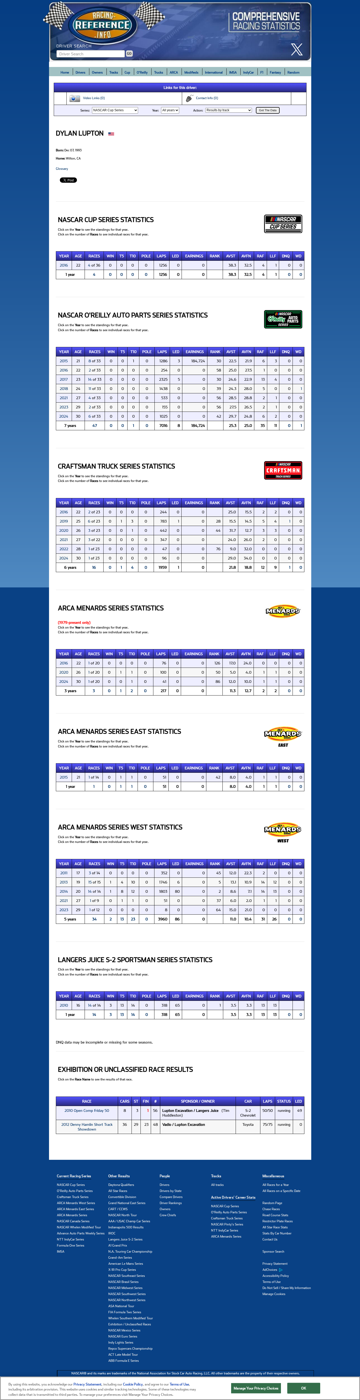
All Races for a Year (275, 1185)
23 (133, 919)
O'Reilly (142, 72)
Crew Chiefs (168, 1215)
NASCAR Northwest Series (126, 1300)
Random (293, 72)
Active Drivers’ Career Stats (233, 1197)
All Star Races (117, 1191)
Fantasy (275, 72)
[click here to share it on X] (299, 49)
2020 (63, 530)
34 (94, 919)
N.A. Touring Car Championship (130, 1251)
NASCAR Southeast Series (126, 1276)
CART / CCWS (118, 1209)
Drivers (80, 72)
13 (122, 919)
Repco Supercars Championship (130, 1348)
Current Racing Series (74, 1176)
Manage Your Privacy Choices (256, 1388)
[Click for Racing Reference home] (180, 31)
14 (90, 379)
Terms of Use (271, 1282)
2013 (64, 882)
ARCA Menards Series (72, 1215)
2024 (63, 416)
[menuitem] (288, 1270)
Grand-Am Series (120, 1257)
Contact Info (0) (206, 98)
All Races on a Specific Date (281, 1191)
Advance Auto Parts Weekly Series (81, 1233)
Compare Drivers (171, 1197)
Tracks (113, 72)
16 (94, 567)
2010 (64, 1005)
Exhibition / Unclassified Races (129, 1324)
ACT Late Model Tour (123, 1354)
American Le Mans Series (125, 1264)
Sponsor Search (273, 1251)
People (165, 1176)
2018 (64, 389)
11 (90, 389)
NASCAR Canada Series (73, 1221)
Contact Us (270, 1239)
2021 (64, 398)
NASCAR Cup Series (71, 1185)
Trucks (158, 72)
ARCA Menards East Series (75, 1209)
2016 (64, 265)
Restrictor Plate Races (277, 1221)
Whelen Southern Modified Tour (130, 1318)
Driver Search (74, 46)
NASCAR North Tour (122, 1215)
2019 (64, 521)
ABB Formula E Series (123, 1361)
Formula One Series (70, 1245)
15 (90, 882)
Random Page (272, 1203)
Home (65, 72)
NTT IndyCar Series (70, 1239)
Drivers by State (171, 1191)
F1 (261, 72)
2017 (64, 379)
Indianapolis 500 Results (126, 1227)
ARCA (174, 72)
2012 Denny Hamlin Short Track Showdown (87, 1126)
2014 (64, 891)
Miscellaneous (273, 1176)
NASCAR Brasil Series (123, 1282)
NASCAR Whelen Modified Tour (79, 1227)
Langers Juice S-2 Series (125, 1239)
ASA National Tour (121, 1306)
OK (303, 1388)
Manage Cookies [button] (273, 1294)
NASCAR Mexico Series (124, 1330)
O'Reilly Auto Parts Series (75, 1191)
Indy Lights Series (120, 1342)
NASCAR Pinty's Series (227, 1224)
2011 (63, 873)
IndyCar (248, 72)
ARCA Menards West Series (76, 1203)
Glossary (62, 169)
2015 (64, 361)
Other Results (119, 1176)
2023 (64, 407)
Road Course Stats (275, 1215)
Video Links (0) (93, 98)
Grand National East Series (126, 1203)
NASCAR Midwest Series (125, 1288)
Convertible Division (122, 1197)
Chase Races (271, 1209)
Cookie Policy (133, 1384)
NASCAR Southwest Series (127, 1294)
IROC (111, 1233)
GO (129, 53)
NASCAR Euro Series (122, 1336)
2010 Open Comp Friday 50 (87, 1110)
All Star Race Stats (275, 1227)
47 (95, 425)
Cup (127, 72)
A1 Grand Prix (117, 1245)
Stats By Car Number (276, 1233)
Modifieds (191, 72)
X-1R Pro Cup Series (122, 1270)
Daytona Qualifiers (121, 1185)
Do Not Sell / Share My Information (286, 1288)
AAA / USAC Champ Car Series (129, 1221)
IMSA (233, 72)
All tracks (217, 1185)
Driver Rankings (171, 1203)
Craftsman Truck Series (73, 1197)
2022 (64, 549)
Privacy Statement (275, 1264)
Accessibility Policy (275, 1276)
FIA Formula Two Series (124, 1312)
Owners (97, 72)
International (214, 72)
